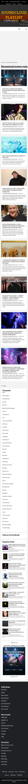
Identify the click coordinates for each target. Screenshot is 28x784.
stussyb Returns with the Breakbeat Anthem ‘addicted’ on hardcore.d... (17, 603)
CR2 (3, 417)
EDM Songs (4, 759)
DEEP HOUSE (4, 695)
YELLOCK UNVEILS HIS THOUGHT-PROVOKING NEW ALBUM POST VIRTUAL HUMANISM (12, 333)
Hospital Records (7, 443)
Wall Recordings (6, 524)
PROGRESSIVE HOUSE (7, 726)
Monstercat (5, 471)
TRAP (2, 737)
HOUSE (3, 723)
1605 (2, 1)
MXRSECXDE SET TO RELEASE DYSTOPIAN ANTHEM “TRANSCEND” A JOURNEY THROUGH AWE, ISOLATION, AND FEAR (13, 370)
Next (5, 386)
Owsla (4, 480)
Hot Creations (6, 446)
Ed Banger (5, 436)
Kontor (14, 3)
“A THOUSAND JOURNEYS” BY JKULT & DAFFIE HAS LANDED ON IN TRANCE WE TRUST (13, 261)
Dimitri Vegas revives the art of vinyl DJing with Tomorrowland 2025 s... (17, 546)
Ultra (16, 771)
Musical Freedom (7, 474)
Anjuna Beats (5, 395)
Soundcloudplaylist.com (10, 93)
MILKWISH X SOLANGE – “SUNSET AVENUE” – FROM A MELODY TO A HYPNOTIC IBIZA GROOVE (12, 297)
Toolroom (20, 3)
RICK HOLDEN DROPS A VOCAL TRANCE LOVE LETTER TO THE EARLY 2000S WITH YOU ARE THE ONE (13, 226)
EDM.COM (4, 771)
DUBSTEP (3, 701)
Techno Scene (6, 515)
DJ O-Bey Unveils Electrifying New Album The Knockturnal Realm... (16, 555)
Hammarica (4, 761)
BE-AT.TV (4, 405)
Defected (24, 1)
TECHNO (3, 731)
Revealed (4, 493)
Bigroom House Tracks (7, 745)
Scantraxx (5, 499)
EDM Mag (3, 756)
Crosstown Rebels (7, 421)
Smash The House (7, 506)
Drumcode (5, 433)
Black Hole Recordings (15, 1)
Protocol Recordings (7, 484)
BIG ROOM (4, 690)
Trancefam (4, 764)
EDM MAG (19, 775)
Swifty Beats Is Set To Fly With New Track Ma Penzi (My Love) (13, 123)
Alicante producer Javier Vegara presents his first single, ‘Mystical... (15, 574)
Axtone (6, 1)
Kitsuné (4, 449)
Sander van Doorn (7, 496)
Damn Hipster (5, 748)
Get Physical (5, 439)
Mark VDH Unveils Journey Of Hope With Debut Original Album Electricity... (16, 584)
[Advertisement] (14, 46)
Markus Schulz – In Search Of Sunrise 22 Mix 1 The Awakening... (16, 593)
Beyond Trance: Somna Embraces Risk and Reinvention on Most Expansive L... (17, 565)
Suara (3, 512)
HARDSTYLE (4, 720)
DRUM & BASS (5, 698)
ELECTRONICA (5, 706)
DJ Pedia (3, 753)
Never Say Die (6, 477)
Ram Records (5, 487)
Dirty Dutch (8, 3)
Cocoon (4, 411)
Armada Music (6, 399)
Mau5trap (5, 462)
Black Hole (22, 771)
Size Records (5, 502)
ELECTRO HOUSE (5, 703)
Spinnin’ (7, 775)
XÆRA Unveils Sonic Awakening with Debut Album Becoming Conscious (13, 190)
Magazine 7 (21, 780)
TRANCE (3, 734)
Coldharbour (5, 414)
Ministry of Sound (7, 465)
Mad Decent (5, 458)
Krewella (4, 455)
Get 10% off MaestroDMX (14, 646)
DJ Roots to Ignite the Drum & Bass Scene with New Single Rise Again (13, 90)
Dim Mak (4, 427)
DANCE (3, 692)
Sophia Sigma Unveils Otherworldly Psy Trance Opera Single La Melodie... (17, 613)
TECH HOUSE (4, 728)
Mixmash (4, 468)
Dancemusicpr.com (6, 750)
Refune (4, 490)
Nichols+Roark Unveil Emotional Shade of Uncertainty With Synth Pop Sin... (16, 631)
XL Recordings (6, 528)
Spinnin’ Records (6, 509)
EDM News (13, 775)
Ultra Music (5, 521)
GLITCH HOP (4, 709)
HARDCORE (4, 717)
